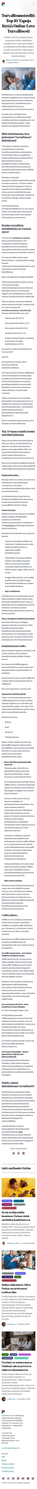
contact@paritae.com (11, 1448)
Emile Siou (11, 1324)
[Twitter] (13, 1153)
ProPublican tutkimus (21, 237)
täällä (20, 1131)
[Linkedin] (23, 1153)
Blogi (4, 1460)
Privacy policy (8, 1467)
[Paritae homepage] (3, 4)
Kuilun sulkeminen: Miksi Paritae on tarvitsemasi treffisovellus (16, 1289)
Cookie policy (8, 1471)
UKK (3, 1456)
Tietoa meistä (8, 1464)
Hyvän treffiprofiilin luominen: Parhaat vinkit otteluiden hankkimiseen (16, 1216)
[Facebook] (18, 1153)
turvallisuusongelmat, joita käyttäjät (16, 310)
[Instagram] (13, 1478)
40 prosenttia (9, 525)
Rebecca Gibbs (12, 60)
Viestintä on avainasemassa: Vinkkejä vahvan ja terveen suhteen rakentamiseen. (17, 1366)
